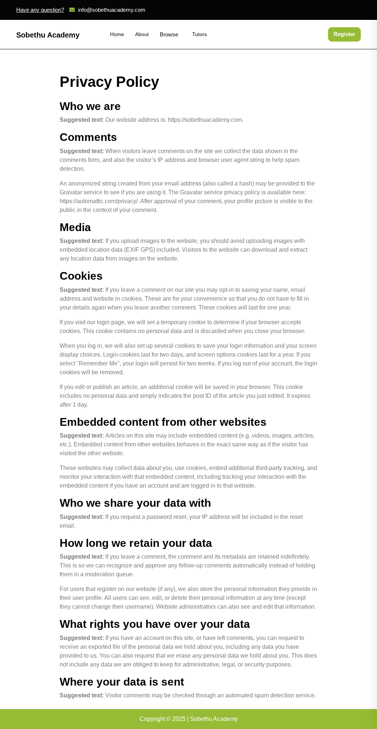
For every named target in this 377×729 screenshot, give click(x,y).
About (142, 34)
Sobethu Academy (48, 35)
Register (344, 34)
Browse (169, 34)
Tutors (199, 34)
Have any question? (40, 10)
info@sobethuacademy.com (111, 10)
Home (117, 34)
